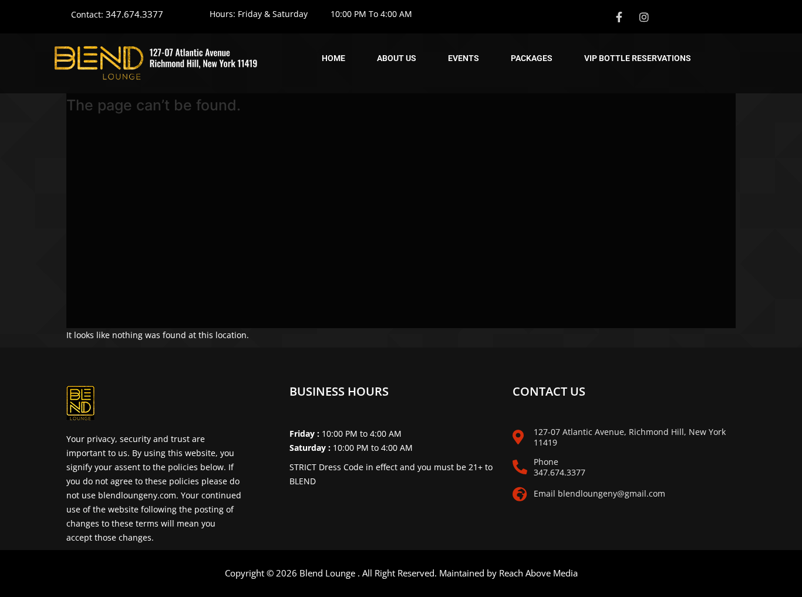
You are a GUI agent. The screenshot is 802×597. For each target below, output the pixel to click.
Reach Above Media (538, 573)
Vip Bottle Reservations (637, 58)
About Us (396, 58)
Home (333, 58)
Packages (531, 58)
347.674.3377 (134, 14)
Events (463, 58)
